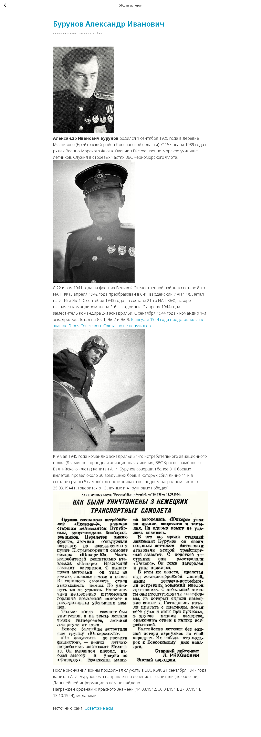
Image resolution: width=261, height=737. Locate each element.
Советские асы (99, 708)
